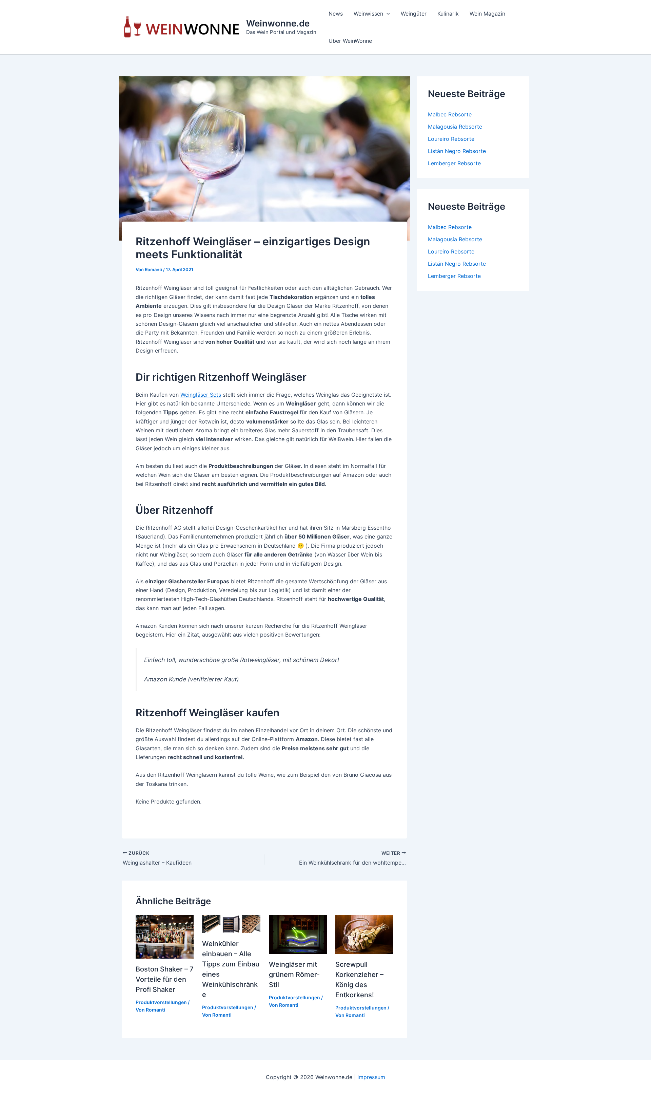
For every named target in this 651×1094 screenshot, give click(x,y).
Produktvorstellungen (161, 1002)
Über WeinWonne (350, 40)
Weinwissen (368, 13)
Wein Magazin (487, 13)
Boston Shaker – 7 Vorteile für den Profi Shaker (165, 979)
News (336, 13)
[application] (386, 13)
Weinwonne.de (278, 23)
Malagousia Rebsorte (455, 126)
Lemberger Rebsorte (454, 163)
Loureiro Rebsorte (451, 138)
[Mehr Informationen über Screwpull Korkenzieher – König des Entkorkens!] (364, 933)
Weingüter (414, 13)
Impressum (371, 1077)
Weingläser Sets (200, 394)
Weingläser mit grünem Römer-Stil (294, 974)
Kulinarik (448, 13)
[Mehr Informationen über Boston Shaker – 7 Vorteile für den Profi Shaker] (165, 936)
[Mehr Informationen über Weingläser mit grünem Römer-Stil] (298, 933)
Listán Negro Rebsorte (457, 151)
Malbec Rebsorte (450, 114)
